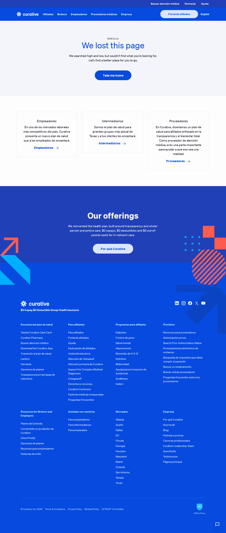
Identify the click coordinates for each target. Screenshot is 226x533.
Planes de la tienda (31, 423)
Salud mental (123, 343)
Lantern (25, 358)
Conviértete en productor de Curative (37, 430)
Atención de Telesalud (81, 358)
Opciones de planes (32, 369)
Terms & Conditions (55, 508)
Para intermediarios (79, 424)
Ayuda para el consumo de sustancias (131, 371)
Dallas (119, 430)
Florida (120, 440)
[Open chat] (217, 524)
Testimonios (170, 456)
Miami (119, 461)
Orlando (120, 467)
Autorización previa (174, 337)
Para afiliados (76, 332)
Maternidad (122, 364)
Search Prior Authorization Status (182, 343)
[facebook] (190, 306)
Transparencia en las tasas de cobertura (38, 376)
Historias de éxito (31, 453)
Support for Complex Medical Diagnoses (85, 371)
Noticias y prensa (173, 435)
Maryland (121, 456)
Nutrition (121, 358)
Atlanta (120, 419)
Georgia (120, 446)
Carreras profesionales (176, 440)
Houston (121, 451)
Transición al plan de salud (36, 353)
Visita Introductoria (79, 353)
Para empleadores (79, 419)
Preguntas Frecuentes (81, 399)
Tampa (120, 477)
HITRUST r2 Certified (112, 508)
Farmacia (190, 3)
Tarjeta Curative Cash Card (36, 332)
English (205, 14)
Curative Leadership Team (178, 446)
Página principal (172, 461)
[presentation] (179, 14)
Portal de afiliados (78, 337)
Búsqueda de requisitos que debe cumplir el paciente (183, 359)
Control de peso (125, 337)
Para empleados (77, 430)
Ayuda (205, 3)
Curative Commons (79, 389)
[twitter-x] (197, 306)
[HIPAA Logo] (199, 509)
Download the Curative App (37, 348)
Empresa (126, 14)
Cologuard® (75, 378)
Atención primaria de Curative (85, 364)
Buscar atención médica (165, 3)
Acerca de (169, 424)
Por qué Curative (173, 419)
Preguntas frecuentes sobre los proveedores (181, 379)
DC (117, 435)
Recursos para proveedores (179, 332)
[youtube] (203, 306)
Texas (119, 483)
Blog (165, 430)
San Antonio (123, 472)
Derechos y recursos (80, 384)
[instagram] (183, 306)
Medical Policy (92, 508)
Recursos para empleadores (37, 448)
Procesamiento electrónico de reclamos (180, 350)
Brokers (62, 14)
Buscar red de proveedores (179, 372)
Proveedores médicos (104, 14)
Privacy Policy (75, 508)
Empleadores (79, 14)
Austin (119, 424)
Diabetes (121, 332)
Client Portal (28, 438)
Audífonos (122, 378)
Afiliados (48, 14)
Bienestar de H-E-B (127, 353)
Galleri (119, 384)
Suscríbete (169, 451)
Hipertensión (123, 348)
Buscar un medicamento (177, 366)
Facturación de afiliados (81, 348)
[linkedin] (177, 306)
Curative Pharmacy (32, 337)
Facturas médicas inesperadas (86, 394)
